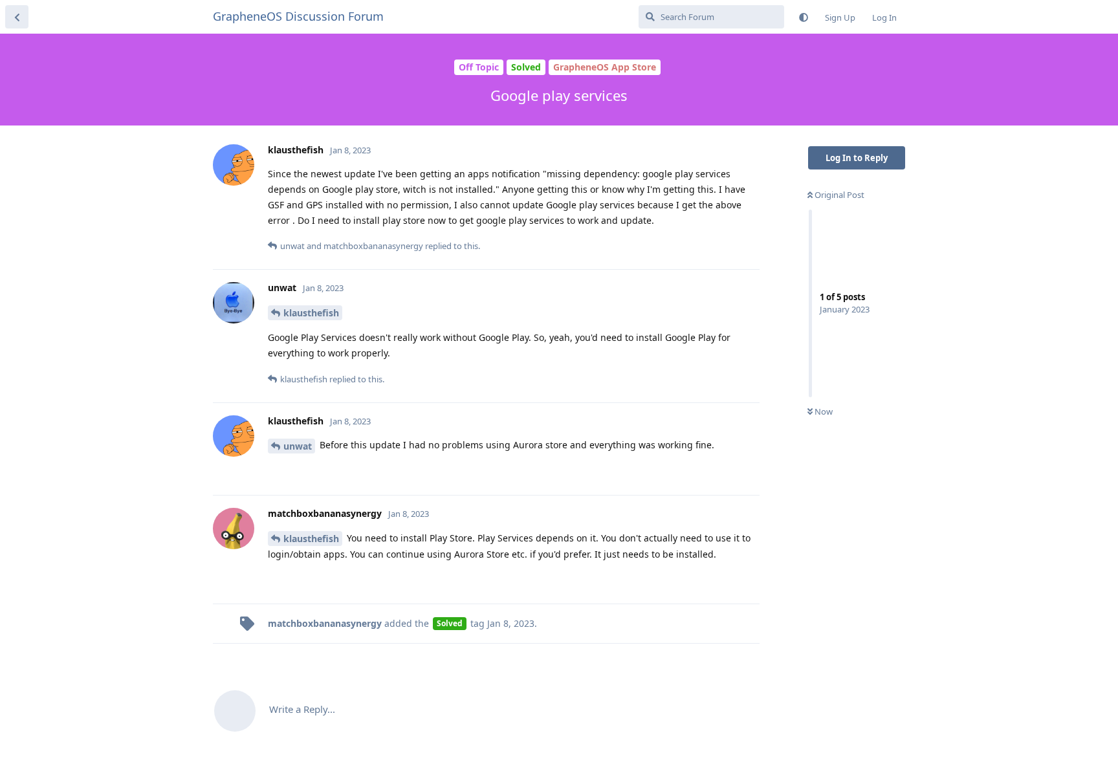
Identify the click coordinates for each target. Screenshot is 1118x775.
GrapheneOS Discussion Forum (298, 16)
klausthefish (311, 313)
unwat (297, 446)
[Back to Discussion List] (16, 16)
